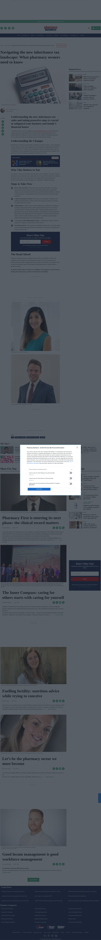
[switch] (70, 473)
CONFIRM (39, 489)
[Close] (77, 447)
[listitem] (50, 469)
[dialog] (50, 470)
